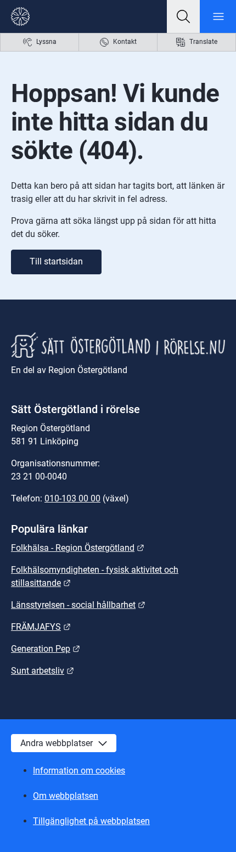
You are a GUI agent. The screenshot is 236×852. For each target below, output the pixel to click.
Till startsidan (56, 261)
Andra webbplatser (56, 743)
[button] (183, 16)
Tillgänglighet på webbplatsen (91, 821)
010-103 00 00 (72, 498)
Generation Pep (45, 649)
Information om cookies (79, 770)
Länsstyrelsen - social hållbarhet (78, 605)
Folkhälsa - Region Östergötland (77, 548)
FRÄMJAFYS (41, 627)
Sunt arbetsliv (42, 670)
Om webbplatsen (65, 796)
